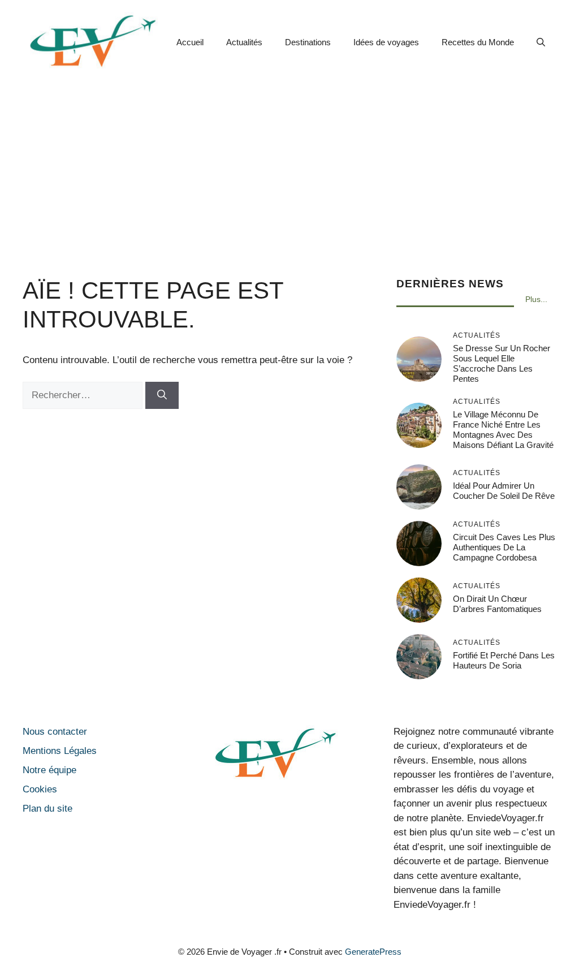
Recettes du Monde (478, 42)
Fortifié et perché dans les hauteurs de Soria (504, 660)
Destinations (308, 42)
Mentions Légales (60, 750)
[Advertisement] (289, 169)
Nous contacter (55, 731)
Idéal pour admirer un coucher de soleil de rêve (504, 491)
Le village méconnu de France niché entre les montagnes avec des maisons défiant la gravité (503, 429)
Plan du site (47, 808)
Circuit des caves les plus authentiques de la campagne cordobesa (504, 547)
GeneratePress (373, 951)
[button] (540, 42)
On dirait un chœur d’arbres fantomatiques (497, 604)
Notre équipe (49, 770)
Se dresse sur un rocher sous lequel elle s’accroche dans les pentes (501, 363)
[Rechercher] (162, 395)
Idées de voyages (386, 42)
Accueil (190, 42)
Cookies (40, 789)
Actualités (244, 42)
